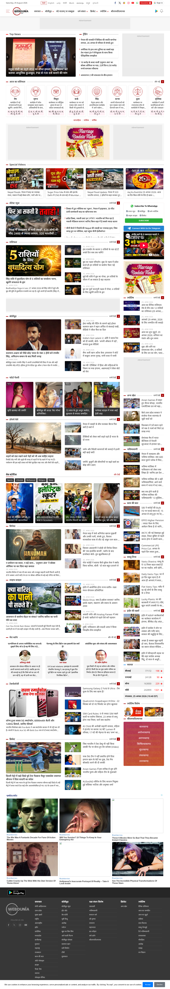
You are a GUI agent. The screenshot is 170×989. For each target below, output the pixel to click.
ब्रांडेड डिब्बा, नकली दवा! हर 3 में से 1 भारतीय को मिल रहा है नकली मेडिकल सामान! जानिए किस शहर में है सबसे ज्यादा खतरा (91, 220)
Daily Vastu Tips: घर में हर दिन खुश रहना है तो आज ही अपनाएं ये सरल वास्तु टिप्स (153, 577)
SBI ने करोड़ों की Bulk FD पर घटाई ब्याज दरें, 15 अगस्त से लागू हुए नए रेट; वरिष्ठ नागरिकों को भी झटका (152, 511)
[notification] (161, 10)
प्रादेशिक (38, 931)
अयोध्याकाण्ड (144, 732)
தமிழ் (58, 3)
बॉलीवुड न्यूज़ (66, 906)
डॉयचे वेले (13, 419)
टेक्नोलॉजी (14, 683)
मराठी (65, 3)
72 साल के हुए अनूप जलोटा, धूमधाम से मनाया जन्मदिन (78, 412)
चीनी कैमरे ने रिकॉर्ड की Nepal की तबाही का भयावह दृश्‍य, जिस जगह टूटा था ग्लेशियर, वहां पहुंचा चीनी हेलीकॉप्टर (91, 230)
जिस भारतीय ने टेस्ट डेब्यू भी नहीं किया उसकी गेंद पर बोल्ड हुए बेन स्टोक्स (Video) (101, 745)
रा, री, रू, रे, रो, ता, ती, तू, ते (138, 112)
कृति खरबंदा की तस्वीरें (16, 410)
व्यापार (130, 664)
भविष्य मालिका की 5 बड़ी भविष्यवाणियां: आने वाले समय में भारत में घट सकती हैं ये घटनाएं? (152, 482)
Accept (147, 985)
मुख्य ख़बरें (38, 914)
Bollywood (31, 480)
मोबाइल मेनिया (40, 977)
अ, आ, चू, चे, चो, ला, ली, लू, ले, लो (15, 112)
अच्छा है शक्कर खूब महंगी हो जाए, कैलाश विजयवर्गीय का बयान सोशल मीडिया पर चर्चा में (153, 643)
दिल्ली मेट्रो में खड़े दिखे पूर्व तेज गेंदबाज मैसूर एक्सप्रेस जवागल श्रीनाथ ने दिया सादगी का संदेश (33, 777)
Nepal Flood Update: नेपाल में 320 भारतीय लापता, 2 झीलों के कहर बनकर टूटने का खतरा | (104, 194)
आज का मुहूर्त (143, 914)
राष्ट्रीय (37, 919)
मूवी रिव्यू (65, 919)
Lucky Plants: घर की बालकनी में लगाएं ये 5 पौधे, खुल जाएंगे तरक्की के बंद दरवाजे (153, 602)
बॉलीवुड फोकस (67, 939)
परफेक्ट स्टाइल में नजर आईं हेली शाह (106, 412)
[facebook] (115, 3)
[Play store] (156, 10)
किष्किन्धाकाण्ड (144, 743)
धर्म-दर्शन (92, 935)
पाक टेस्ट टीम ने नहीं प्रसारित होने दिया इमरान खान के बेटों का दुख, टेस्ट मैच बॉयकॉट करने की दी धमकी (98, 759)
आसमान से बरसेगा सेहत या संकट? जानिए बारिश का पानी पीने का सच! (31, 618)
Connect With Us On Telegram (146, 228)
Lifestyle (19, 480)
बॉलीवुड (48, 11)
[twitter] (120, 3)
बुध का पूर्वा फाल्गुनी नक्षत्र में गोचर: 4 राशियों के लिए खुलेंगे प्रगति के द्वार (101, 291)
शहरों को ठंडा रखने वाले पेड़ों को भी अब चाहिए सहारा (29, 456)
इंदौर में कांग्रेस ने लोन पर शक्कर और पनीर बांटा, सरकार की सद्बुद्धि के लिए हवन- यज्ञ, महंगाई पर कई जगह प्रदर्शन (152, 631)
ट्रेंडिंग (85, 34)
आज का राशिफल (17, 81)
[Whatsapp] (137, 3)
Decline (160, 985)
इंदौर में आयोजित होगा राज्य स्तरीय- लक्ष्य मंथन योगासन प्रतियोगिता (99, 589)
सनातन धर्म (93, 914)
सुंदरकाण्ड (143, 749)
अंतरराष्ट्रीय (38, 923)
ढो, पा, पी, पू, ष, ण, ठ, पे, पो (117, 112)
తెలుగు (71, 3)
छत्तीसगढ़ (38, 939)
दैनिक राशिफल (143, 906)
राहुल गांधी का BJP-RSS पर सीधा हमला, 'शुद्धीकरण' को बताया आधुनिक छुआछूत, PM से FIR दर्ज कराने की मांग (38, 71)
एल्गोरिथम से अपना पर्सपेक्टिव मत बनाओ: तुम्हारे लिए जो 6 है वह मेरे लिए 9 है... (25, 645)
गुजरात (37, 944)
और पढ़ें (157, 81)
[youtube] (133, 3)
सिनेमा (9, 384)
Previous (8, 57)
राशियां (140, 919)
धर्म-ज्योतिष (154, 211)
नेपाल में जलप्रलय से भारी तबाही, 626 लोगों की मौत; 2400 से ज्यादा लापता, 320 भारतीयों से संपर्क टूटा (33, 231)
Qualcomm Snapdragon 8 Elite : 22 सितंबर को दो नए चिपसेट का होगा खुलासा (101, 702)
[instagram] (128, 3)
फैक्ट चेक (38, 969)
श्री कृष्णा (92, 919)
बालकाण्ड (143, 726)
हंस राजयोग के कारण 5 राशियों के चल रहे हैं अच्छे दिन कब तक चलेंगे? (101, 251)
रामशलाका (142, 935)
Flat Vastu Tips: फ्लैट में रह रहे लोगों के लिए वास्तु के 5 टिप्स (153, 589)
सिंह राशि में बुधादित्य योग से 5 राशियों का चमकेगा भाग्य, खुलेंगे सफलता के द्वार (31, 280)
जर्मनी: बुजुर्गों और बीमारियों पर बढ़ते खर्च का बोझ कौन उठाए (101, 463)
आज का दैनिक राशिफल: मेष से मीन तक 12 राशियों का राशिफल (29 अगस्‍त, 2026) (152, 308)
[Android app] (16, 892)
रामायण (92, 923)
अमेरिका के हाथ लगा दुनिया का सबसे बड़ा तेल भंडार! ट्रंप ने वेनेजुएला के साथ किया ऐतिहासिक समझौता (97, 52)
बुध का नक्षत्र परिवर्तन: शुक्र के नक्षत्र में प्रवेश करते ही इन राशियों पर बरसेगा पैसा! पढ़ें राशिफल (100, 265)
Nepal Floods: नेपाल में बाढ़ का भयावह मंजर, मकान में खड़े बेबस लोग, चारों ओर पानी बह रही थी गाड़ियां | (25, 194)
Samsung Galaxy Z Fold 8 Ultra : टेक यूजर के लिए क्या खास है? (101, 690)
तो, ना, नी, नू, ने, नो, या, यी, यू (158, 112)
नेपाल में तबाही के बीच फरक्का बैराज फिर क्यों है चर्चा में (100, 426)
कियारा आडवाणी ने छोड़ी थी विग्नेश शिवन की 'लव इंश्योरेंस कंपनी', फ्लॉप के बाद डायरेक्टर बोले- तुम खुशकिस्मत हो (100, 551)
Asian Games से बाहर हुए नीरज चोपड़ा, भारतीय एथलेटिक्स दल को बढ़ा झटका (152, 403)
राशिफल (13, 242)
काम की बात (132, 503)
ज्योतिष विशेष (133, 703)
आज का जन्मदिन (144, 910)
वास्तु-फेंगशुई (142, 927)
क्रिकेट (92, 11)
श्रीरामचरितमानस (118, 11)
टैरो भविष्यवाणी (143, 931)
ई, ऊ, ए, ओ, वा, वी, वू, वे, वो (35, 112)
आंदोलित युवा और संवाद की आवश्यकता (101, 643)
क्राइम (37, 964)
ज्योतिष (103, 11)
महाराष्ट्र (37, 948)
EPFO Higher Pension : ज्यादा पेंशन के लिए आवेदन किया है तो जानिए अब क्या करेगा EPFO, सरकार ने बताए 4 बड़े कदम (153, 523)
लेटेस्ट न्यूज (14, 203)
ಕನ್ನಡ (88, 3)
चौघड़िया (141, 939)
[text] (24, 178)
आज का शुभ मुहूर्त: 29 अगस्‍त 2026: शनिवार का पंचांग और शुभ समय (152, 335)
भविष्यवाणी (132, 449)
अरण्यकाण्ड (144, 738)
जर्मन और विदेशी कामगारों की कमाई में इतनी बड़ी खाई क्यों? (101, 451)
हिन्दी (43, 3)
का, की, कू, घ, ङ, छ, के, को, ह (56, 112)
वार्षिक (94, 120)
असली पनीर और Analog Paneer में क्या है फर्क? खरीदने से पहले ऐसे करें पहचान (100, 616)
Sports (10, 480)
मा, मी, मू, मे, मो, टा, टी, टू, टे (97, 112)
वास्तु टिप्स (131, 557)
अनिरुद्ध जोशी (25, 662)
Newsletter (145, 3)
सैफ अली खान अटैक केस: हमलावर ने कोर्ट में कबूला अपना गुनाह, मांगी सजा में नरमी (100, 354)
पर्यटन (64, 927)
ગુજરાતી (95, 3)
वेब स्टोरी (65, 914)
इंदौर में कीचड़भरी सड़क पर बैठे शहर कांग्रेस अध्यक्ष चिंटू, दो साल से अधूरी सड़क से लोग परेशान (153, 656)
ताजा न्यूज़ (131, 211)
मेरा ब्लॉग (13, 637)
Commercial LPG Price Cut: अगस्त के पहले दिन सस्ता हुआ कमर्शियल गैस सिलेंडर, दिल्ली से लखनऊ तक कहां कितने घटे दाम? (152, 548)
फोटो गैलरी (14, 377)
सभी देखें (112, 203)
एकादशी (92, 906)
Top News (15, 34)
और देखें (117, 474)
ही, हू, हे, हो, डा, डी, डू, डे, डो (76, 112)
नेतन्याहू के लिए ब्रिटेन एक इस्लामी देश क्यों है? (63, 645)
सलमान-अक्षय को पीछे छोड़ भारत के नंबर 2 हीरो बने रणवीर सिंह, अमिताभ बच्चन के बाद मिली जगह (32, 354)
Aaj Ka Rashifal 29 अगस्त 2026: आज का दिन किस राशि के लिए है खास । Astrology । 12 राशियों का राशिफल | (144, 194)
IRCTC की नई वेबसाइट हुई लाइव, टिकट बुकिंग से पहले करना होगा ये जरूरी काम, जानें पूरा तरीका (153, 536)
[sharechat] (124, 3)
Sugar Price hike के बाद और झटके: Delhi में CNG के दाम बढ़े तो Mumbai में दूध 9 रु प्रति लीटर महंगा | (64, 194)
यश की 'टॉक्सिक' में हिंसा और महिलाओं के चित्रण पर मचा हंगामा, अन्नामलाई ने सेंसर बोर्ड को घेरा (101, 368)
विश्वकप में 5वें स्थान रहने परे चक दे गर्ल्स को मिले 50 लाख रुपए (153, 428)
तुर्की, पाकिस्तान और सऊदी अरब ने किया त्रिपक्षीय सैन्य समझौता (99, 628)
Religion (42, 480)
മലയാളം (80, 3)
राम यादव (62, 662)
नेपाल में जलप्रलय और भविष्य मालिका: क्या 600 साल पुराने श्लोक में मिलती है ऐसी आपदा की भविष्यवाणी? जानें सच (152, 457)
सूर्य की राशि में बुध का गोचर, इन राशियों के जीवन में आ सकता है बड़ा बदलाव (100, 278)
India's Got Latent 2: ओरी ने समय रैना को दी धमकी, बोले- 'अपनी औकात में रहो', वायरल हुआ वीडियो (100, 341)
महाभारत (92, 927)
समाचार (37, 11)
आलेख (64, 923)
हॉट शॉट (64, 910)
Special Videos (17, 164)
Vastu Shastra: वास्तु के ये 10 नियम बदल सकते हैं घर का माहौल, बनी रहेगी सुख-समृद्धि (153, 564)
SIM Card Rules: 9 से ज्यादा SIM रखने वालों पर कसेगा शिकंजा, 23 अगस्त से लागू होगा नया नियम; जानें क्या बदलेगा (100, 716)
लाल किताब (142, 923)
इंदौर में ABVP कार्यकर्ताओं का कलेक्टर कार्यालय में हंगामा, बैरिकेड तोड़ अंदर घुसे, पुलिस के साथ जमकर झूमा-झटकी (153, 618)
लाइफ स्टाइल (15, 580)
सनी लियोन (65, 948)
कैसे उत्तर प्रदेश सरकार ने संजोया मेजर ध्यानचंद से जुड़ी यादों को (152, 415)
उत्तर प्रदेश (38, 910)
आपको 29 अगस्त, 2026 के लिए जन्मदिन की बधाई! (152, 321)
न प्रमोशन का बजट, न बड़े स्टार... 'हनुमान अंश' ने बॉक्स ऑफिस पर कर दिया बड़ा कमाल (30, 564)
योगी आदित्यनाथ (40, 906)
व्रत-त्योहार (92, 931)
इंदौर (36, 927)
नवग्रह (140, 948)
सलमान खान (66, 944)
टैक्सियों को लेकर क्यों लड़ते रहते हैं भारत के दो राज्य (100, 438)
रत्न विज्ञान (141, 952)
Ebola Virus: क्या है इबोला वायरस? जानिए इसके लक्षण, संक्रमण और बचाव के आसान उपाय (101, 602)
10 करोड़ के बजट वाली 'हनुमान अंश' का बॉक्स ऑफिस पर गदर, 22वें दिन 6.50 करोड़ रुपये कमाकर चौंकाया (98, 65)
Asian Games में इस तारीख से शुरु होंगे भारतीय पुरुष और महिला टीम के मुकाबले (100, 770)
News (51, 480)
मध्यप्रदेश (38, 935)
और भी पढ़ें (112, 637)
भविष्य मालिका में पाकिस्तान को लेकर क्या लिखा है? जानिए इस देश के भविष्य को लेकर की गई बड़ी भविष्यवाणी (153, 469)
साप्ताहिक (77, 120)
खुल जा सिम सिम (67, 931)
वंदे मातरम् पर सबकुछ (65, 11)
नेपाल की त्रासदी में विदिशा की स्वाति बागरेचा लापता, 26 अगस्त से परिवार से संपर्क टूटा (98, 41)
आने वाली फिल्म (67, 935)
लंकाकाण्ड (143, 755)
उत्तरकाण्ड (143, 761)
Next (74, 57)
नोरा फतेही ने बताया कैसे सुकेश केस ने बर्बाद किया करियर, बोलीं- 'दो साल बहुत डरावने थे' (101, 564)
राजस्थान (38, 952)
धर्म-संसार (82, 11)
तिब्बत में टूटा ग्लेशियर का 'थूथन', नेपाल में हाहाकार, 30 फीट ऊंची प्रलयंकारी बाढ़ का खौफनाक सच (90, 210)
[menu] (8, 11)
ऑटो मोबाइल (39, 960)
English (51, 3)
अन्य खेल (131, 395)
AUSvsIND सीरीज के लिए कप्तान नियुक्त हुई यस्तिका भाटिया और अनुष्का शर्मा (100, 783)
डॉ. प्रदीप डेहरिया (101, 662)
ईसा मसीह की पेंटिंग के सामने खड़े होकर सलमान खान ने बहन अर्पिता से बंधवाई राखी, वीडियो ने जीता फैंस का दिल (101, 326)
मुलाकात (65, 956)
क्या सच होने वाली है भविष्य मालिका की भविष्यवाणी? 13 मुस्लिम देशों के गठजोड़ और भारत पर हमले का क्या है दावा (152, 494)
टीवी (63, 952)
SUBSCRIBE (144, 220)
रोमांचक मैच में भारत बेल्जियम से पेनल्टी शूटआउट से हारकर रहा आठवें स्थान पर (151, 441)
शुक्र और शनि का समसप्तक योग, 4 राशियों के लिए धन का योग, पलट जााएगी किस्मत (152, 349)
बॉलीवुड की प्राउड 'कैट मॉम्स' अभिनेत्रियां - (48, 412)
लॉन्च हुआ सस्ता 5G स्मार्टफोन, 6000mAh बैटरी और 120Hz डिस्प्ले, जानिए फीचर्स (30, 722)
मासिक (86, 120)
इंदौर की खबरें (133, 610)
